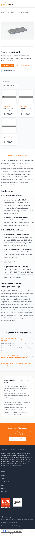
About (3, 475)
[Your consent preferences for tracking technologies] (32, 533)
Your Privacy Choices (14, 531)
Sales (3, 12)
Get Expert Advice (17, 439)
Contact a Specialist (9, 70)
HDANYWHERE (11, 12)
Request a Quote (8, 65)
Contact (3, 488)
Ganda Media (13, 522)
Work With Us (5, 492)
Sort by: (3, 85)
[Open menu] (32, 3)
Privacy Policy (5, 526)
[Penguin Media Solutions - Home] (7, 3)
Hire (2, 485)
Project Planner (24, 65)
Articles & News (6, 482)
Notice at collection (8, 534)
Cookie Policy (16, 526)
